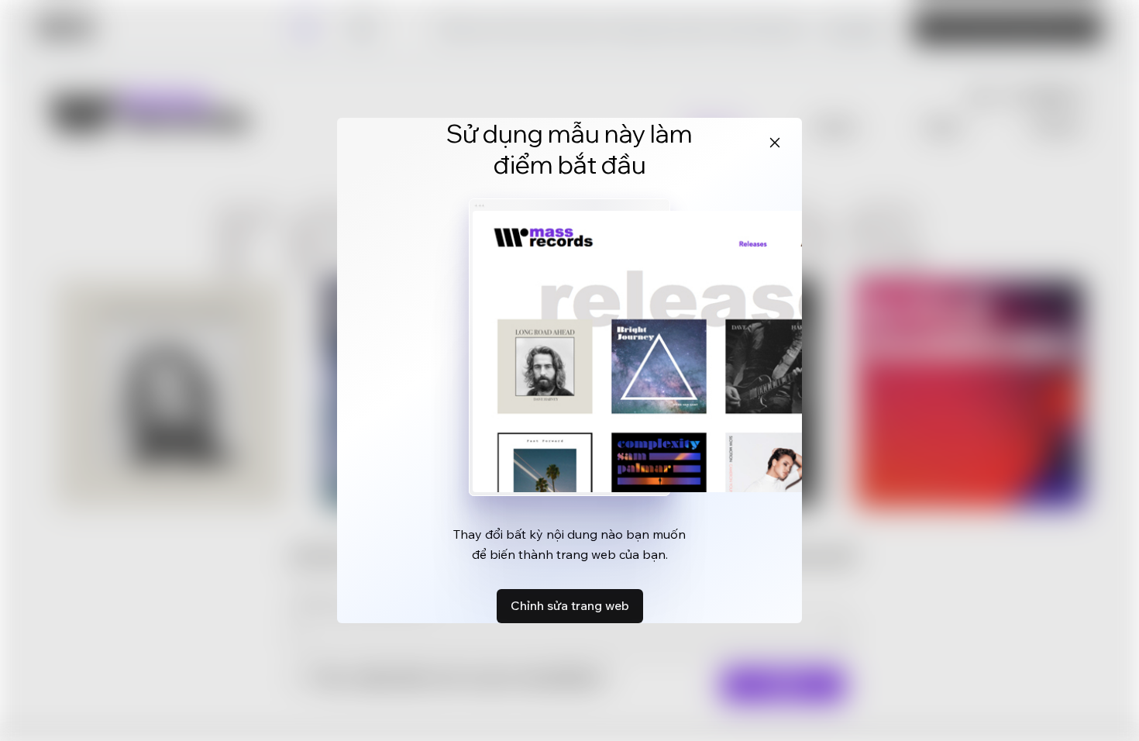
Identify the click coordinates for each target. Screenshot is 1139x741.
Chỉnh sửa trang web (570, 605)
